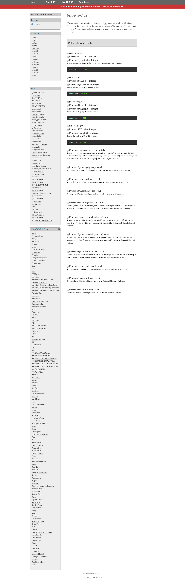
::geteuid (35, 40)
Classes (40, 14)
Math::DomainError (39, 404)
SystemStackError (38, 527)
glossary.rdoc (37, 196)
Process (34, 440)
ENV (33, 271)
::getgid (34, 43)
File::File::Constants (39, 325)
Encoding (35, 277)
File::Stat (35, 331)
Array (34, 239)
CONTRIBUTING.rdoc (40, 185)
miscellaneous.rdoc (39, 166)
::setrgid (35, 70)
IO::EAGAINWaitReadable (41, 353)
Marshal (35, 396)
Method (34, 407)
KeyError (35, 388)
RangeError (36, 467)
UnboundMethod (38, 554)
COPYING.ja (37, 98)
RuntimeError (37, 488)
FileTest (35, 334)
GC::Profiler (36, 344)
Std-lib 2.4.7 (67, 2)
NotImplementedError (40, 423)
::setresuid (35, 64)
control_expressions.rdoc (41, 155)
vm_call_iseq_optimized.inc (42, 220)
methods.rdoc (37, 163)
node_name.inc (37, 212)
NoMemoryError (38, 418)
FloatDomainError (38, 339)
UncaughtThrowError (39, 556)
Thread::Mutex (37, 535)
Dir (33, 268)
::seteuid (35, 54)
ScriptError (36, 491)
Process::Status (37, 445)
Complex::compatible (39, 257)
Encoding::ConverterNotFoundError (45, 285)
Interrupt (35, 382)
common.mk (36, 109)
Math (33, 402)
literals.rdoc (36, 160)
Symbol (34, 516)
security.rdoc (36, 141)
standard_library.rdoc (39, 144)
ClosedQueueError (38, 249)
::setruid (35, 73)
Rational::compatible (39, 472)
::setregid (35, 59)
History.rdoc (36, 177)
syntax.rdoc (36, 147)
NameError (36, 412)
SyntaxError (36, 518)
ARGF (34, 233)
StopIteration (36, 507)
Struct (34, 513)
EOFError (35, 274)
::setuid (34, 75)
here (108, 6)
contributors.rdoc (38, 117)
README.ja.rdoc (38, 215)
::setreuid (35, 67)
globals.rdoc (36, 128)
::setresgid (35, 62)
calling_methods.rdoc (39, 152)
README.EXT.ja (38, 106)
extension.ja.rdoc (38, 122)
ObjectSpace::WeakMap (40, 434)
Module (34, 410)
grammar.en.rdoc (38, 92)
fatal (33, 565)
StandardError (37, 505)
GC (33, 342)
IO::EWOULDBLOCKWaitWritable (45, 366)
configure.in (36, 111)
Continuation (36, 263)
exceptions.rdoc (37, 158)
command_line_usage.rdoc (41, 193)
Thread (34, 529)
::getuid (34, 45)
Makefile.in (36, 100)
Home (32, 2)
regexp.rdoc (36, 139)
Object (34, 429)
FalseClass (35, 315)
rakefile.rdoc (36, 201)
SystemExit (36, 524)
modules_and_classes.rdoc (41, 168)
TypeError (35, 551)
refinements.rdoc (38, 174)
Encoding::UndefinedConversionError (45, 290)
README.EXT (38, 103)
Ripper (34, 480)
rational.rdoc (36, 204)
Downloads (84, 2)
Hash (33, 347)
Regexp (34, 475)
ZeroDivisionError (38, 562)
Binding (35, 244)
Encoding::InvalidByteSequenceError (45, 287)
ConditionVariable (38, 260)
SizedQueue (36, 502)
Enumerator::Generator (40, 301)
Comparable (36, 252)
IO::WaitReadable (38, 369)
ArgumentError (37, 236)
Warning (35, 559)
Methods (49, 14)
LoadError (35, 391)
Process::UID (36, 450)
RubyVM (35, 483)
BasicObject (36, 241)
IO (33, 350)
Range (34, 464)
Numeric (35, 426)
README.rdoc (37, 179)
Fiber (33, 317)
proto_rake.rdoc (37, 198)
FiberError (35, 320)
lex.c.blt (35, 209)
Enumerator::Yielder (39, 306)
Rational (35, 469)
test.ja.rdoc (36, 95)
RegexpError (36, 478)
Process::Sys (36, 448)
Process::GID (36, 442)
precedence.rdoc (38, 171)
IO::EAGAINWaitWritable (41, 355)
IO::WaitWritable (38, 372)
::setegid (35, 51)
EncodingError (37, 293)
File (33, 323)
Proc (33, 437)
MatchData (36, 399)
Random (35, 459)
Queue (34, 456)
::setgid (34, 56)
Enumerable (36, 296)
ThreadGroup (36, 540)
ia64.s (34, 206)
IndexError (36, 377)
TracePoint (35, 546)
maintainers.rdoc (38, 133)
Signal (34, 497)
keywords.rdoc (37, 130)
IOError (35, 374)
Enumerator (36, 298)
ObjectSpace (36, 431)
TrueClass (35, 548)
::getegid (35, 37)
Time (33, 543)
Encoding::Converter (39, 282)
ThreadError (36, 537)
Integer (34, 380)
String (34, 510)
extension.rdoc (37, 125)
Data (33, 266)
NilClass (35, 415)
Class (34, 247)
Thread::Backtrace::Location (42, 532)
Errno (34, 309)
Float (33, 336)
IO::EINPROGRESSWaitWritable (44, 361)
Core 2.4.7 (51, 2)
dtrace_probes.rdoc (39, 119)
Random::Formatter (39, 461)
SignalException (37, 499)
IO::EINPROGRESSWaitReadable (44, 358)
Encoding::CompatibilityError (42, 279)
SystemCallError (38, 521)
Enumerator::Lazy (38, 304)
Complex (35, 255)
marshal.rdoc (36, 136)
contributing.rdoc (38, 114)
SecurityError (37, 494)
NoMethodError (37, 421)
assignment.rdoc (38, 149)
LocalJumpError (38, 393)
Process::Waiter (37, 453)
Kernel (34, 385)
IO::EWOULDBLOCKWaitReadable (45, 363)
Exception (35, 312)
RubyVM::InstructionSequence (43, 486)
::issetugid (35, 48)
